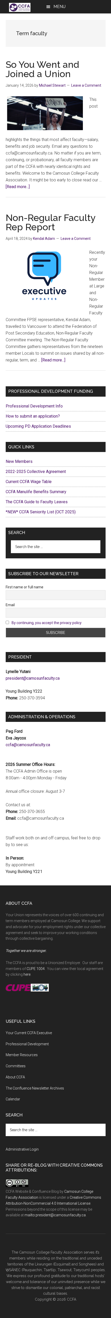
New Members (19, 461)
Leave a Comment (86, 85)
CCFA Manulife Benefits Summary (36, 491)
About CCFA (15, 1077)
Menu (59, 6)
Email (10, 605)
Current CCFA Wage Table (29, 481)
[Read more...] (18, 186)
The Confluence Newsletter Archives (35, 1088)
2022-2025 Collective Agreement (36, 471)
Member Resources (22, 1055)
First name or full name (24, 587)
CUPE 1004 (36, 969)
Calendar (13, 1099)
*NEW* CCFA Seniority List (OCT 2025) (41, 511)
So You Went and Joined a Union (42, 69)
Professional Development (27, 1044)
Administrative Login (22, 1149)
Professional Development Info (34, 406)
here (26, 974)
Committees (16, 1066)
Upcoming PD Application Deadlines (38, 426)
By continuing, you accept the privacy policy (47, 623)
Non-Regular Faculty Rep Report (51, 222)
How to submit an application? (33, 416)
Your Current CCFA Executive (29, 1033)
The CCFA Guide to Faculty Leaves (37, 501)
